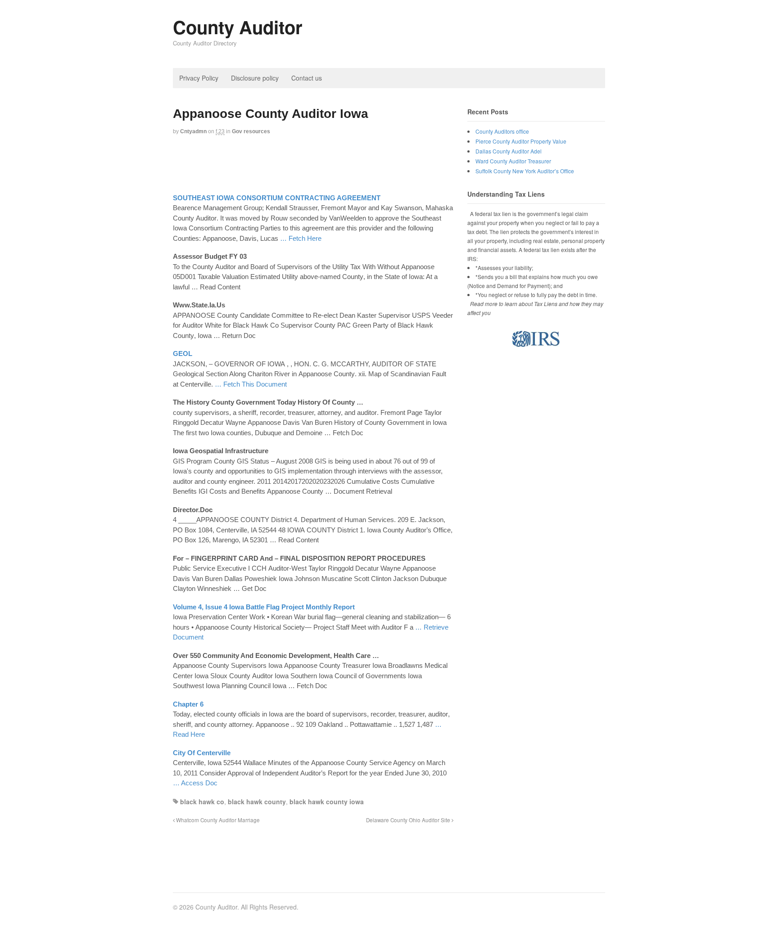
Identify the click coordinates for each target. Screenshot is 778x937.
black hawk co (202, 801)
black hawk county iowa (326, 801)
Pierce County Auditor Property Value (520, 141)
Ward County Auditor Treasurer (513, 161)
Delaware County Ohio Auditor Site (409, 820)
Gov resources (251, 131)
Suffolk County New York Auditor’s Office (524, 171)
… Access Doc (195, 783)
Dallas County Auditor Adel (508, 151)
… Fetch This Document (251, 384)
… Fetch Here (300, 238)
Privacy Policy (198, 77)
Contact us (306, 77)
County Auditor (238, 27)
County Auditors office (502, 131)
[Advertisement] (337, 165)
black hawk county (257, 801)
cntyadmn (193, 131)
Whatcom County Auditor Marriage (217, 820)
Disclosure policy (255, 77)
